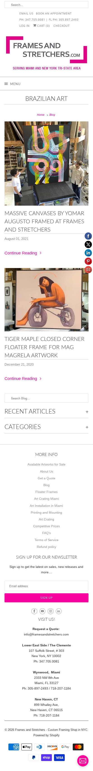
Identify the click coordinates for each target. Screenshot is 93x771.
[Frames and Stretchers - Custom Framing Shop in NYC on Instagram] (50, 611)
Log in (24, 25)
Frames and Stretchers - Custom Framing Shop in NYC (51, 730)
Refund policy (46, 547)
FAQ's (46, 533)
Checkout (61, 25)
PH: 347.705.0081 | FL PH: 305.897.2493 (49, 19)
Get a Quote (46, 478)
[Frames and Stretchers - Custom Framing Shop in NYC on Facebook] (34, 611)
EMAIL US (26, 13)
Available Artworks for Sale (46, 464)
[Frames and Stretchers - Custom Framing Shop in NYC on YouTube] (42, 611)
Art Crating (46, 519)
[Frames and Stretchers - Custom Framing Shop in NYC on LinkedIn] (59, 611)
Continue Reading (21, 253)
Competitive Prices (46, 526)
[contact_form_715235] (82, 760)
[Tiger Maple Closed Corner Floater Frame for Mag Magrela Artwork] (46, 299)
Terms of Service (46, 540)
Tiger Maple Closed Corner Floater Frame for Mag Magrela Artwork (44, 346)
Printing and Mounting (46, 512)
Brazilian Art (46, 98)
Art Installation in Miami (46, 505)
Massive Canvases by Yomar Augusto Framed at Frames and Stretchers (44, 221)
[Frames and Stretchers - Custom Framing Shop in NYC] (46, 54)
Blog (46, 485)
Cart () (43, 25)
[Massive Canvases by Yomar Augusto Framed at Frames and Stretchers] (46, 163)
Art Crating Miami (46, 498)
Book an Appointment (54, 13)
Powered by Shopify (46, 735)
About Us (46, 471)
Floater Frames (46, 492)
